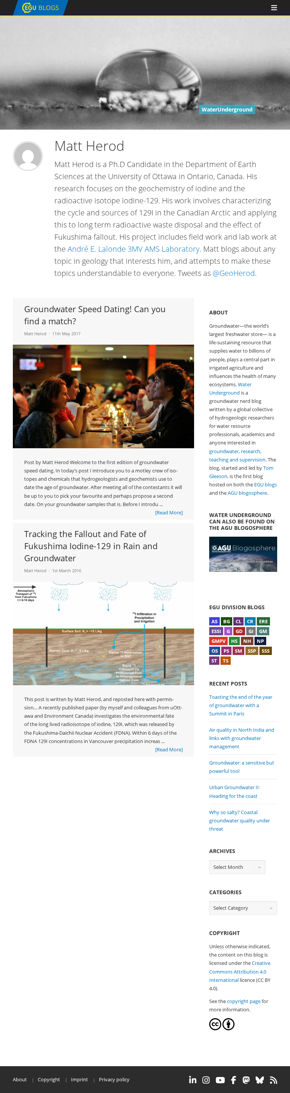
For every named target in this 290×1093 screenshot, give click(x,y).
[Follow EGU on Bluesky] (260, 1080)
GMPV (218, 641)
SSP (252, 650)
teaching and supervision (237, 459)
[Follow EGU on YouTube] (220, 1080)
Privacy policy (114, 1079)
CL (238, 621)
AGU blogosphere (247, 492)
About (20, 1079)
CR (250, 621)
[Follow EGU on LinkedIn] (192, 1080)
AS (214, 621)
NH (247, 641)
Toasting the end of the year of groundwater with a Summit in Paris (240, 705)
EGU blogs (265, 484)
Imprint (79, 1079)
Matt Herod (35, 333)
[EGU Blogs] (40, 14)
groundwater (224, 451)
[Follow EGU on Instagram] (206, 1080)
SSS (266, 650)
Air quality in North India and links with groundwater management (241, 738)
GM (263, 631)
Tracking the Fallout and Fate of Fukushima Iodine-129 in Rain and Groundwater (90, 546)
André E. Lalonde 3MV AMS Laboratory (133, 249)
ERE (263, 621)
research (250, 451)
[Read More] (169, 512)
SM (238, 650)
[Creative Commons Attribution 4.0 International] (215, 1028)
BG (226, 621)
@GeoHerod (234, 273)
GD (239, 631)
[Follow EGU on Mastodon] (246, 1080)
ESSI (216, 631)
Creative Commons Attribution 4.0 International (239, 971)
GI (250, 631)
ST (214, 660)
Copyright (49, 1079)
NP (260, 641)
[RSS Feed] (273, 1080)
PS (226, 650)
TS (225, 660)
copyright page (244, 1001)
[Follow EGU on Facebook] (233, 1080)
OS (214, 650)
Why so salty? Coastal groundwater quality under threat (239, 820)
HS (234, 641)
